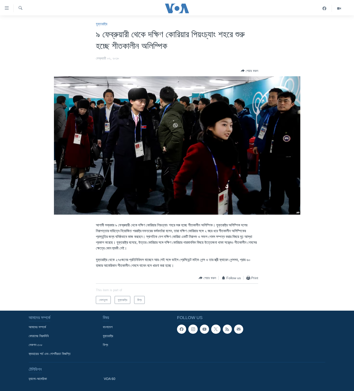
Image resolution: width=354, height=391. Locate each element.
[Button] (249, 71)
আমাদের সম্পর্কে (37, 327)
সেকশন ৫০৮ (35, 345)
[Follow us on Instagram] (192, 329)
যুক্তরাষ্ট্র (101, 24)
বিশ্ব (105, 345)
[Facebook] (324, 8)
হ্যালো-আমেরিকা (38, 379)
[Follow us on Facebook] (181, 329)
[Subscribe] (238, 329)
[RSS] (227, 329)
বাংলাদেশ (107, 327)
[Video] (339, 8)
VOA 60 (109, 379)
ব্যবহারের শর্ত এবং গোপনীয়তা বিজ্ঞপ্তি (50, 354)
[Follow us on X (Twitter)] (215, 329)
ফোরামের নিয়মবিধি (39, 336)
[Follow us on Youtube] (204, 329)
